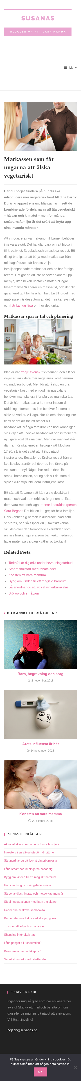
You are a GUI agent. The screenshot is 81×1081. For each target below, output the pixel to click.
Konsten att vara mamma (40, 814)
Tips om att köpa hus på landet (24, 926)
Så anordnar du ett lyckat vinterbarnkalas (31, 860)
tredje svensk (30, 372)
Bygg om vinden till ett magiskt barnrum (30, 877)
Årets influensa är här (40, 744)
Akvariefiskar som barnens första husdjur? (31, 844)
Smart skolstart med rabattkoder (25, 959)
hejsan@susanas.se (22, 1030)
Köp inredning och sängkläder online (27, 885)
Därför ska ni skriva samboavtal (24, 910)
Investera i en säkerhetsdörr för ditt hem (30, 852)
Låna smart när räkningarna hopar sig (28, 869)
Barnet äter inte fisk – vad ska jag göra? (30, 918)
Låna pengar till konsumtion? (22, 943)
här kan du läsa (21, 305)
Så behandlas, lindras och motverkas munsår (33, 893)
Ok (40, 1072)
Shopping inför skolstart (19, 934)
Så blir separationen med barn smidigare (30, 901)
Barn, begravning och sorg (40, 674)
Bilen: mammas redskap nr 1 (23, 951)
